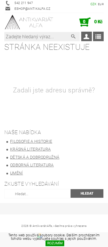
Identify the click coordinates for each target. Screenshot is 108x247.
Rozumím (54, 243)
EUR (101, 4)
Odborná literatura (32, 165)
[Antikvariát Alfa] (29, 22)
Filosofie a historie (31, 141)
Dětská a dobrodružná (34, 157)
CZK (93, 4)
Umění (16, 173)
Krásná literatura (30, 149)
